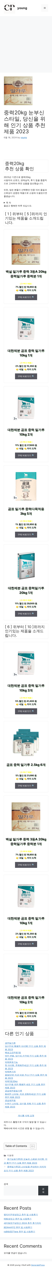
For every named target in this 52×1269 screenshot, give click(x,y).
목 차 (8, 202)
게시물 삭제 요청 (26, 1115)
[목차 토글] (31, 1146)
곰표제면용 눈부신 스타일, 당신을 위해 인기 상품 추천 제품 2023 (25, 1103)
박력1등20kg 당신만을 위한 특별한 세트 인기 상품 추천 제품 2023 (25, 1084)
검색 (6, 1184)
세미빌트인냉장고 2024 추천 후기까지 (22, 1223)
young (22, 8)
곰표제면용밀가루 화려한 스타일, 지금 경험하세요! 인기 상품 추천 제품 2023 (25, 1094)
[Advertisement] (26, 43)
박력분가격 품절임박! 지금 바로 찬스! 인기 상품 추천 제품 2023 (26, 1074)
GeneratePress (38, 1265)
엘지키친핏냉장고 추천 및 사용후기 (21, 1214)
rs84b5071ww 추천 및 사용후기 (19, 1231)
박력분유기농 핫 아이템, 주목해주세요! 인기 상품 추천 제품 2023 (25, 1065)
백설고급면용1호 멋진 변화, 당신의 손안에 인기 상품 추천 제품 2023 (25, 1055)
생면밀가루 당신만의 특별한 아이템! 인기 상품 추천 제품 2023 (25, 1046)
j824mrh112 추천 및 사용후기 (18, 1227)
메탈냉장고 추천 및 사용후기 (17, 1219)
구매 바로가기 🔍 (26, 297)
